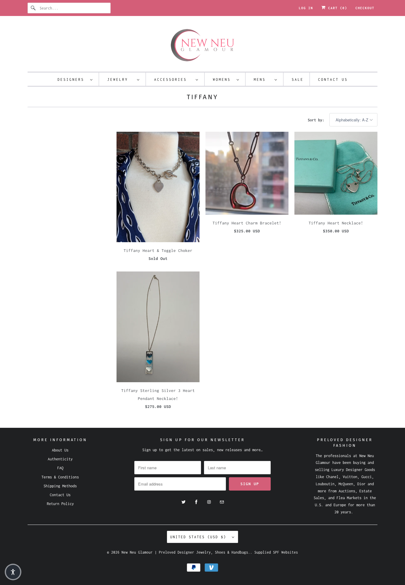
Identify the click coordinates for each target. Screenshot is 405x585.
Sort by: (317, 120)
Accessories (173, 79)
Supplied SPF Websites (276, 552)
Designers (72, 79)
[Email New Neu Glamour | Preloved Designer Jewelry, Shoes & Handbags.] (222, 502)
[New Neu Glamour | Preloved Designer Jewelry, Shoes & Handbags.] (202, 45)
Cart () (336, 8)
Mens (263, 79)
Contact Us (333, 79)
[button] (13, 572)
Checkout (364, 8)
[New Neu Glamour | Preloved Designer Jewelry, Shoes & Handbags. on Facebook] (196, 502)
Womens (223, 79)
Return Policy (60, 504)
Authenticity (60, 459)
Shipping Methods (60, 486)
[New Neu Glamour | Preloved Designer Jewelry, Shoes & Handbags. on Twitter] (183, 502)
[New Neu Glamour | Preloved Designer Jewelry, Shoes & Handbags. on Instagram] (209, 502)
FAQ (60, 468)
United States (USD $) (199, 537)
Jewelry (120, 79)
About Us (60, 450)
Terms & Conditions (60, 477)
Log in (306, 8)
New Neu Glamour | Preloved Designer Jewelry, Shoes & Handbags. (186, 552)
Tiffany (202, 97)
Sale (298, 79)
